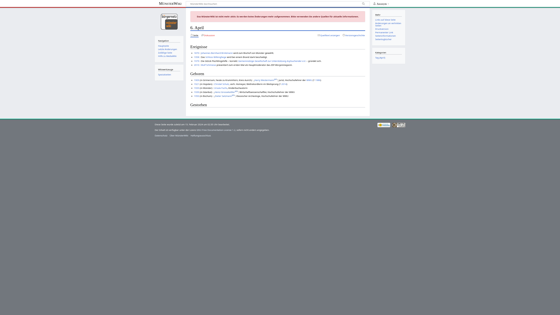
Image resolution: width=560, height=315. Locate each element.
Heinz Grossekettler (226, 92)
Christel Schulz (221, 84)
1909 (196, 80)
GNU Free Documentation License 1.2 (216, 129)
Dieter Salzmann (225, 95)
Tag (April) (380, 57)
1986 (317, 80)
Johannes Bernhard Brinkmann (217, 52)
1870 (196, 52)
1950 (196, 95)
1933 (196, 87)
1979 (196, 61)
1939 (196, 92)
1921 (196, 84)
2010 (196, 64)
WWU (309, 80)
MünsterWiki (170, 3)
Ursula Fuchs (220, 87)
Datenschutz (161, 135)
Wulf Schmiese (208, 64)
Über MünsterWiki (179, 135)
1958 (196, 57)
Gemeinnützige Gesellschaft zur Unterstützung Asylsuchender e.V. (272, 61)
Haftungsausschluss (201, 135)
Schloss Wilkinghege (215, 57)
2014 (284, 84)
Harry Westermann (265, 80)
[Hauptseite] (169, 21)
